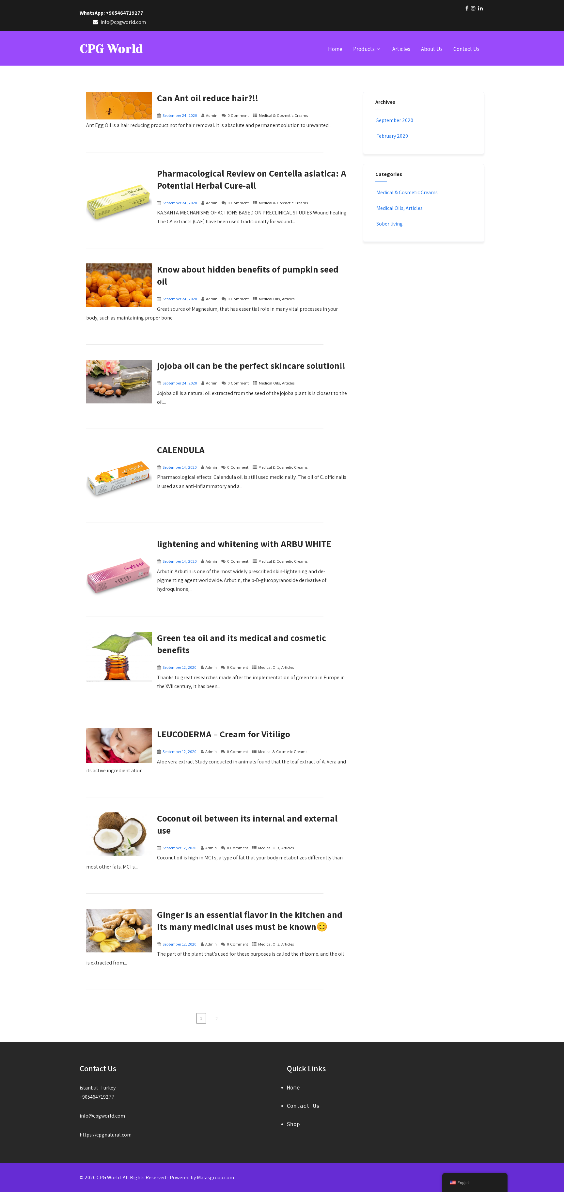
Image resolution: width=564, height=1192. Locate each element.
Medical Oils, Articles (276, 299)
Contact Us (466, 49)
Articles (401, 49)
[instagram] (473, 8)
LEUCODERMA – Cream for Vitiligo (223, 734)
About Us (432, 49)
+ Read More (335, 146)
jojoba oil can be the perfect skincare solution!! (251, 365)
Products (364, 49)
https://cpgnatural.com (106, 1134)
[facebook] (466, 8)
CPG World (111, 49)
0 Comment (238, 115)
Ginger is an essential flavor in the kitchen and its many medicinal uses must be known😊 (249, 920)
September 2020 (394, 120)
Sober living (389, 223)
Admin (211, 115)
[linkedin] (480, 8)
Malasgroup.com (215, 1177)
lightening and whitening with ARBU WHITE (244, 544)
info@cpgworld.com (102, 1115)
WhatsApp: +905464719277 (111, 12)
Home (335, 49)
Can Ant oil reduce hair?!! (207, 98)
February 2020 (392, 136)
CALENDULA (181, 450)
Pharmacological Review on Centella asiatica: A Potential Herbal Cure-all (251, 179)
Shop (293, 1124)
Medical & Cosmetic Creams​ (283, 115)
